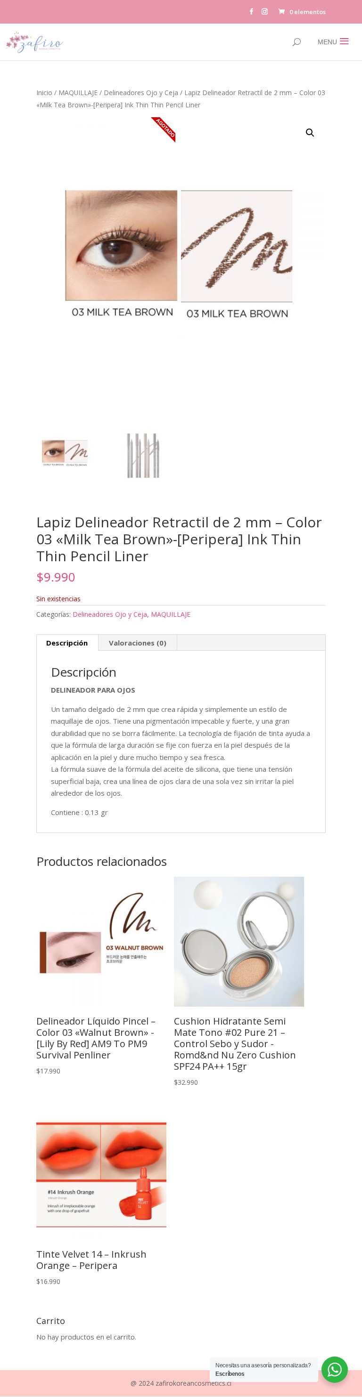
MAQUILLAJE (78, 92)
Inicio (44, 92)
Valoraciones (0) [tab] (137, 642)
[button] (310, 132)
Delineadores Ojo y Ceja (141, 92)
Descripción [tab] (67, 642)
